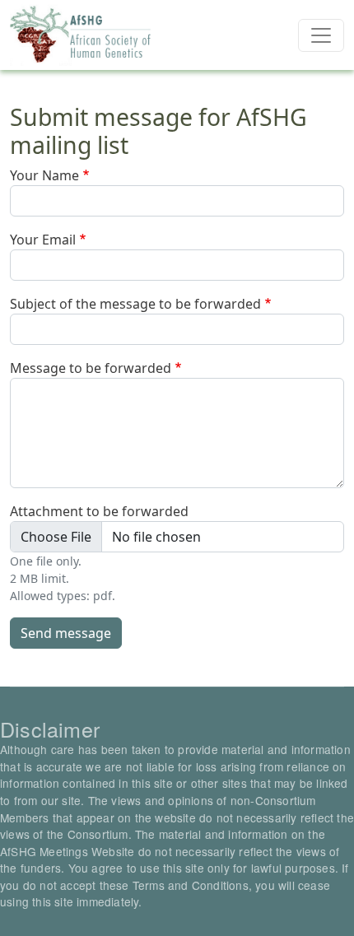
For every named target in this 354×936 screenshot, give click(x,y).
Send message (66, 633)
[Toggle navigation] (321, 35)
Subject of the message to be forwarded (135, 304)
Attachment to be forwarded (99, 511)
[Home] (81, 35)
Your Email (43, 240)
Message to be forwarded (90, 368)
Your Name (44, 175)
